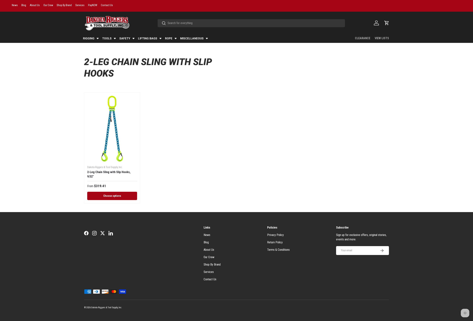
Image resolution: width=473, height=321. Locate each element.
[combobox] (251, 23)
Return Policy (275, 242)
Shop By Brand (212, 264)
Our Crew (209, 257)
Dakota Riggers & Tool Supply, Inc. (106, 307)
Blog (206, 242)
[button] (387, 23)
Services (209, 272)
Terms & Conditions (278, 249)
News (207, 235)
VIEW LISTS (382, 38)
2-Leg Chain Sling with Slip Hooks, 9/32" (108, 174)
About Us (209, 249)
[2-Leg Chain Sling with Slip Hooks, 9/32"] (112, 129)
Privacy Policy (275, 235)
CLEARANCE (362, 38)
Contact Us (210, 279)
